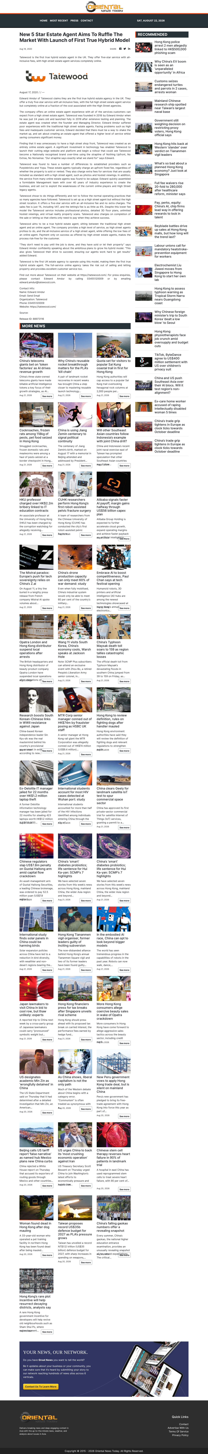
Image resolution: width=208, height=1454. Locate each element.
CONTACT (87, 20)
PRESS (74, 20)
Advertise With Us (178, 1427)
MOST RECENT (59, 20)
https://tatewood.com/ (43, 306)
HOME (44, 20)
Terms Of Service (179, 1431)
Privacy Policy (180, 1435)
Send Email (33, 295)
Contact (184, 1424)
